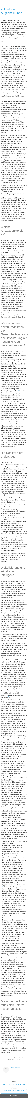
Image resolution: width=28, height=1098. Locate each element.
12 (2, 886)
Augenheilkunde (10, 1057)
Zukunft (23, 1057)
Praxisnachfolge (17, 1057)
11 (24, 825)
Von (10, 1059)
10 (8, 696)
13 (9, 1039)
